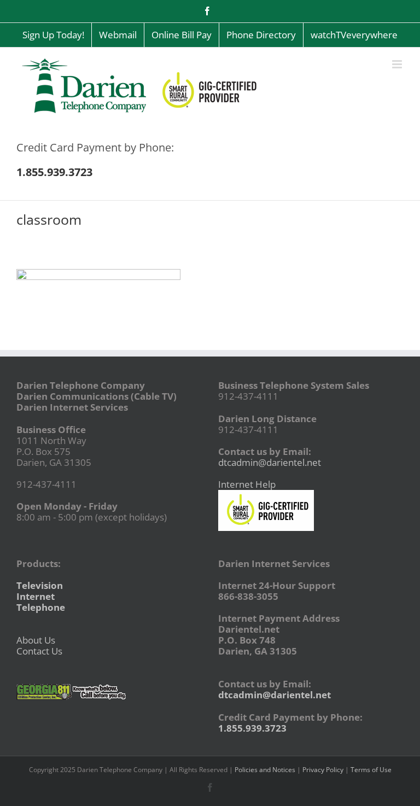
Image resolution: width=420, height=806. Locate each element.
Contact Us (39, 651)
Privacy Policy (322, 769)
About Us (35, 640)
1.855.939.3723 (252, 728)
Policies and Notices (265, 769)
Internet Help (247, 484)
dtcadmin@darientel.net (269, 462)
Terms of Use (371, 769)
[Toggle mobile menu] (398, 64)
